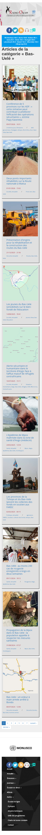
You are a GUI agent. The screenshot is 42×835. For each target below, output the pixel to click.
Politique (9, 515)
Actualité (15, 192)
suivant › (33, 723)
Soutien (10, 517)
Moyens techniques (15, 811)
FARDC (5, 517)
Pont (27, 192)
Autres (9, 797)
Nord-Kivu (26, 130)
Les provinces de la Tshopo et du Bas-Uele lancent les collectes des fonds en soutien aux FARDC (19, 502)
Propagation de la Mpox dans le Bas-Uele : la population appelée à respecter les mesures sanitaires (19, 635)
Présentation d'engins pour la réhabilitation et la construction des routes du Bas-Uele (19, 243)
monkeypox (20, 450)
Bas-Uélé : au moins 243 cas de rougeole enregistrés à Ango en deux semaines (19, 569)
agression (30, 515)
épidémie (6, 450)
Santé (8, 448)
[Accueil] (20, 11)
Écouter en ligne (14, 801)
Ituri (31, 130)
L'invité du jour (11, 127)
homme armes (14, 712)
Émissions (20, 127)
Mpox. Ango (28, 448)
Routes (28, 256)
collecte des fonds (19, 517)
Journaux (10, 783)
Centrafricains (7, 389)
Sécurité (9, 256)
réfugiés (24, 387)
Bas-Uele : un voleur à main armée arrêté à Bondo (18, 699)
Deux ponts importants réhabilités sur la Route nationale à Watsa (19, 181)
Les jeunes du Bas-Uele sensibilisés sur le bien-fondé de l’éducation (18, 307)
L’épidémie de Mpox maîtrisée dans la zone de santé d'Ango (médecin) (20, 437)
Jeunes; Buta (30, 317)
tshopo (20, 130)
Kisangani (14, 130)
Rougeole (28, 582)
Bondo (34, 710)
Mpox (26, 648)
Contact (11, 825)
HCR (28, 387)
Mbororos (34, 387)
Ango (13, 387)
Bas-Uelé (9, 132)
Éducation (10, 320)
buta (4, 258)
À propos (11, 806)
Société (8, 192)
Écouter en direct (13, 787)
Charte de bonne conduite (17, 820)
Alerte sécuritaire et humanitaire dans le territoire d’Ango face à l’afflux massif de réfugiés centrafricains (20, 371)
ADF (32, 127)
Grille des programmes (16, 815)
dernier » (6, 727)
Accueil (9, 769)
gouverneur (6, 130)
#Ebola (9, 792)
